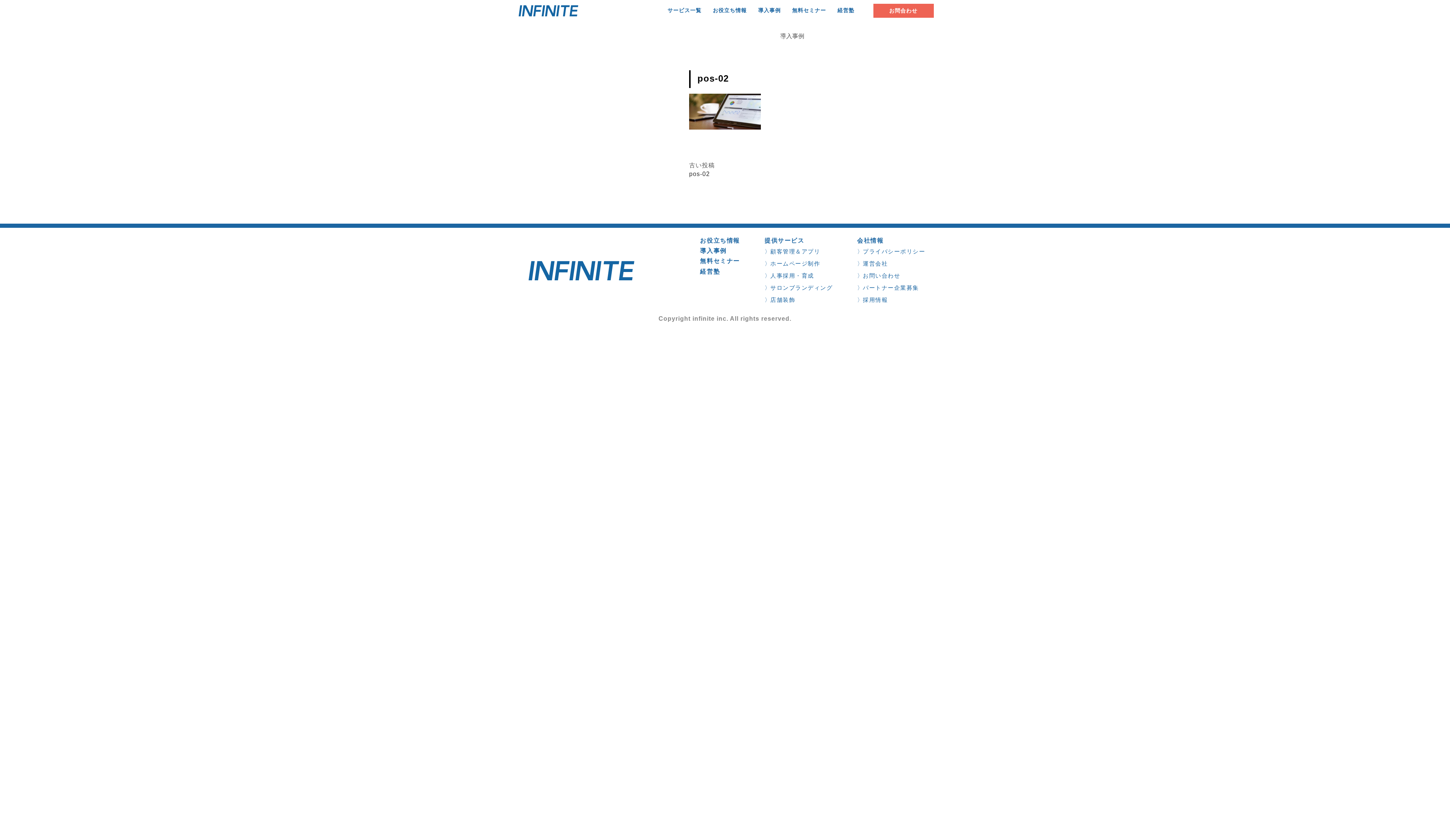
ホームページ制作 (795, 263)
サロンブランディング (801, 287)
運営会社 (875, 263)
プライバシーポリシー (894, 251)
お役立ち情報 (730, 10)
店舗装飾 (782, 300)
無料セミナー (809, 10)
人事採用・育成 (792, 275)
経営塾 (846, 10)
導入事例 (769, 10)
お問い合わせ (881, 275)
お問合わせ (903, 11)
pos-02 (699, 174)
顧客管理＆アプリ (795, 251)
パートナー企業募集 (891, 287)
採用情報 (875, 300)
